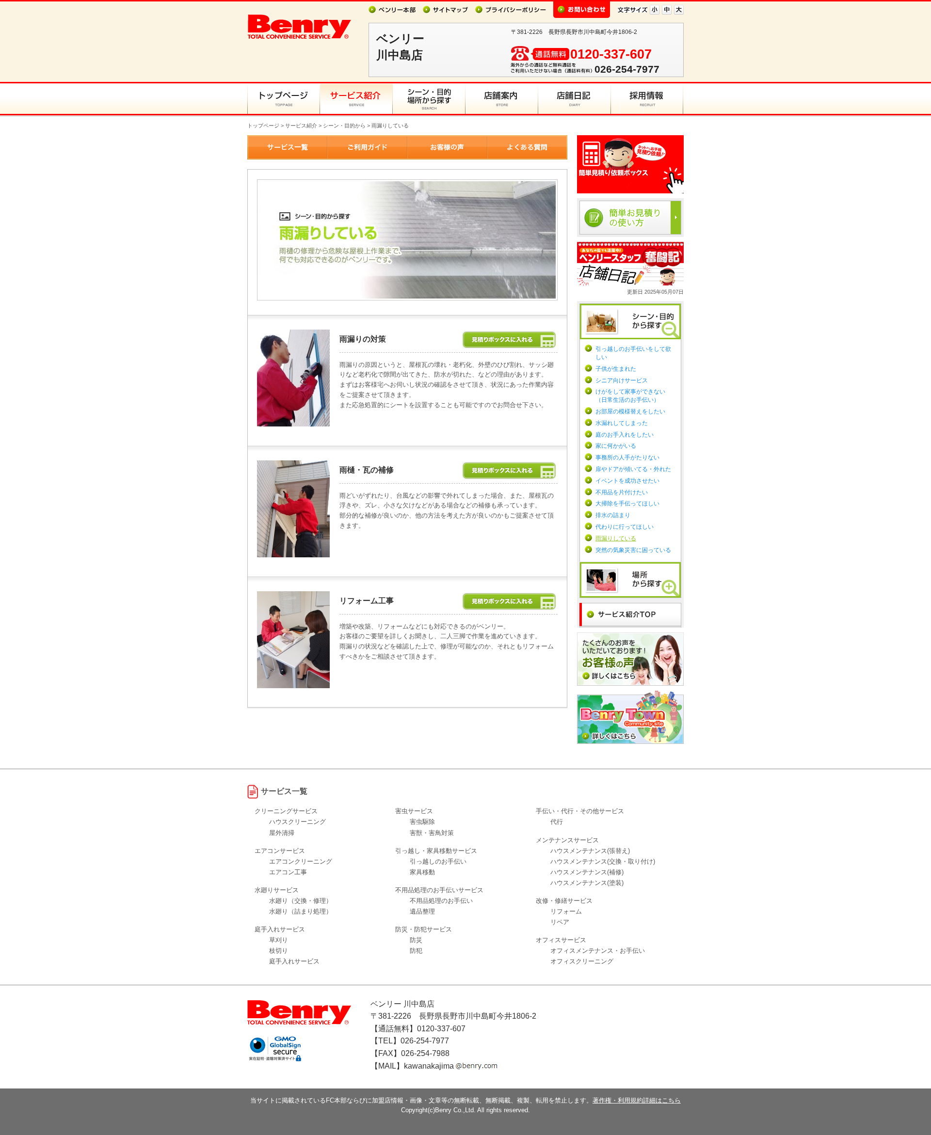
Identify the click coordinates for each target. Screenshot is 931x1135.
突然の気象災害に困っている (633, 550)
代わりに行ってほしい (624, 526)
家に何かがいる (615, 445)
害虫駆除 (422, 821)
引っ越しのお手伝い (438, 861)
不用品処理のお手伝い (441, 900)
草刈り (278, 940)
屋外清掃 (281, 832)
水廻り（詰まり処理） (300, 911)
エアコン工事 (288, 872)
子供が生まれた (615, 368)
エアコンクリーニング (300, 861)
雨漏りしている (615, 538)
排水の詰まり (612, 515)
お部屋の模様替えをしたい (630, 411)
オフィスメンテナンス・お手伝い (597, 950)
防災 (416, 940)
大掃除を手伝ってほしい (627, 503)
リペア (559, 922)
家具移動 (422, 872)
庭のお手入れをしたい (624, 434)
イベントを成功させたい (627, 480)
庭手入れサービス (294, 961)
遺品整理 (422, 911)
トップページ (263, 125)
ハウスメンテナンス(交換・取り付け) (602, 861)
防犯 (416, 950)
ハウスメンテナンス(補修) (587, 872)
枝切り (278, 950)
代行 (556, 821)
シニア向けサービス (621, 380)
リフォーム (566, 911)
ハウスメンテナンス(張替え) (590, 850)
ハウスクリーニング (297, 821)
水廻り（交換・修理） (300, 900)
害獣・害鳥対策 (432, 832)
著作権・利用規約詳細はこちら (637, 1100)
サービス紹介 (301, 125)
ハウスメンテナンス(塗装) (587, 882)
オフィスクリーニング (581, 961)
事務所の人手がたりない (627, 457)
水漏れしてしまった (621, 423)
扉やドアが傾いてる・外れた (633, 469)
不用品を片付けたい (621, 492)
